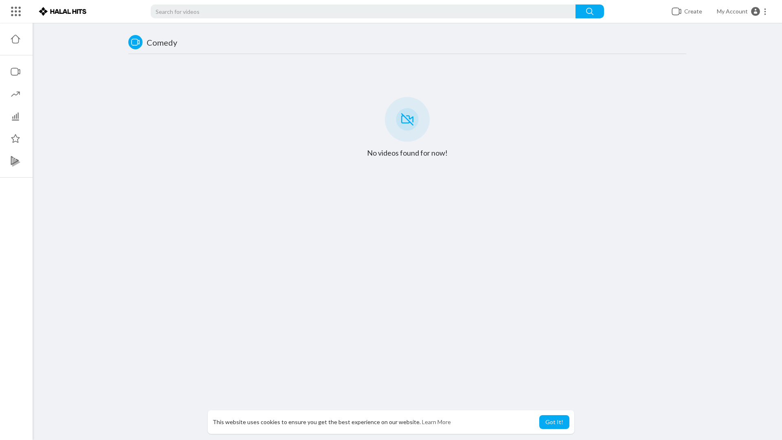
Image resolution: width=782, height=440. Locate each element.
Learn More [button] (436, 421)
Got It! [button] (554, 421)
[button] (741, 11)
